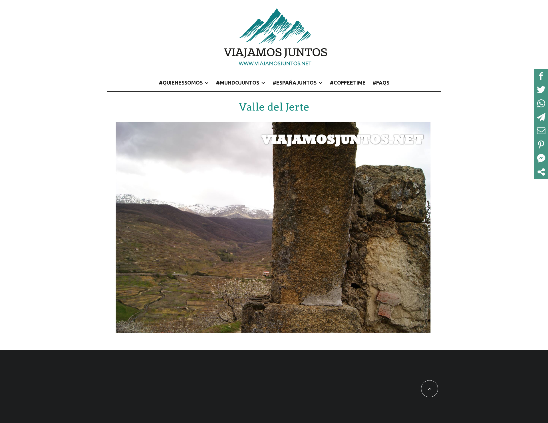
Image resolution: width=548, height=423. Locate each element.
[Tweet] (541, 90)
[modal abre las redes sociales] (541, 172)
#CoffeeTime (348, 82)
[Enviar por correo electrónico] (541, 131)
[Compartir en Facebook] (541, 76)
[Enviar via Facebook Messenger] (541, 158)
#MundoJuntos (237, 82)
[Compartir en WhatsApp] (541, 103)
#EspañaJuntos (295, 82)
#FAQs (380, 82)
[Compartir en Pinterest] (541, 144)
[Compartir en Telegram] (541, 117)
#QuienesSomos (181, 82)
